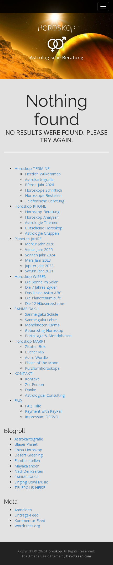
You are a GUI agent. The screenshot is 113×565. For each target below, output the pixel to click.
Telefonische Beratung (44, 200)
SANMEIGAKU (26, 308)
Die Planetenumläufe (43, 297)
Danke (30, 389)
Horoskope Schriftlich (43, 190)
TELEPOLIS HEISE (29, 487)
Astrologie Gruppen (42, 233)
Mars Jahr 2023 (38, 260)
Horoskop (54, 551)
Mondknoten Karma (42, 324)
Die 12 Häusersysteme (44, 303)
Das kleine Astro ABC (43, 292)
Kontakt (32, 378)
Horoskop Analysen (42, 217)
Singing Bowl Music (31, 482)
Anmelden (23, 509)
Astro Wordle (36, 357)
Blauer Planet (26, 444)
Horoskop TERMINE (31, 168)
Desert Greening (28, 455)
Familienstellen (27, 460)
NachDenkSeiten (28, 471)
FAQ (18, 400)
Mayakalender (26, 466)
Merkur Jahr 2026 (39, 243)
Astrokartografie (39, 179)
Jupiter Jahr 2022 (39, 265)
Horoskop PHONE (30, 206)
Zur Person (34, 384)
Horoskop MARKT (30, 341)
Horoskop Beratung (42, 211)
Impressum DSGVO (41, 416)
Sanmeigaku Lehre (41, 319)
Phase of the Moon (41, 362)
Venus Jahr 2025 (39, 249)
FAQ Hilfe (33, 405)
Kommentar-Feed (29, 520)
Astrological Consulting (45, 395)
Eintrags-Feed (26, 515)
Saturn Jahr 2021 (39, 270)
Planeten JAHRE (28, 238)
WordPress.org (27, 525)
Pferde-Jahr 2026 (39, 184)
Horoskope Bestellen (43, 195)
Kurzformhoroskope (42, 368)
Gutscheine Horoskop (44, 227)
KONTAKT (23, 373)
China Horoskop (28, 449)
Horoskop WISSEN (30, 276)
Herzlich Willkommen (43, 173)
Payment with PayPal (43, 411)
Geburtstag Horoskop (44, 330)
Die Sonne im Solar (41, 281)
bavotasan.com (78, 556)
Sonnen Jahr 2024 (40, 254)
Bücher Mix (34, 351)
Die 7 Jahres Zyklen (41, 287)
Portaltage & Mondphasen (48, 335)
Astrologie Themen (41, 222)
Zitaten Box (35, 346)
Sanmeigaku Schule (41, 314)
